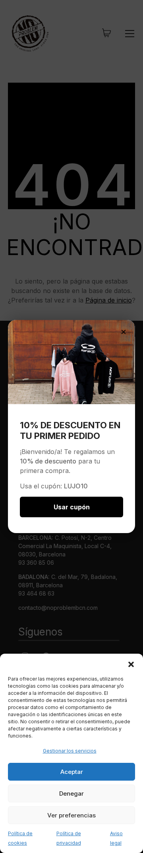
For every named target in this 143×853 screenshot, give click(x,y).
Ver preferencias (71, 815)
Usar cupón (72, 507)
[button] (131, 664)
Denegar (71, 793)
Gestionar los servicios (70, 751)
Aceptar (71, 771)
